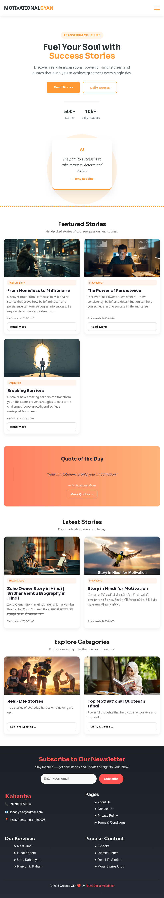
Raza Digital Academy (100, 885)
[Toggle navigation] (157, 8)
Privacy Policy (108, 815)
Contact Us (105, 809)
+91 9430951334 (20, 804)
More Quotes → (82, 494)
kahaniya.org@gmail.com (26, 812)
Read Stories (63, 87)
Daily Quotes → (102, 727)
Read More (18, 327)
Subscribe (111, 778)
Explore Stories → (23, 727)
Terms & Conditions (111, 822)
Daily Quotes (100, 87)
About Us (104, 802)
